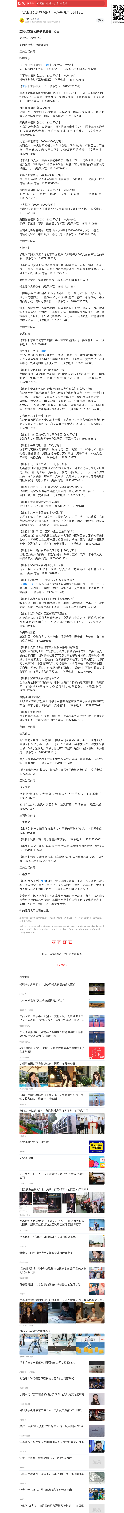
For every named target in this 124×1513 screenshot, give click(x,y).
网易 (21, 3)
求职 (24, 86)
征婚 (43, 881)
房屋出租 (27, 584)
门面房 (43, 351)
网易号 (30, 3)
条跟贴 (61, 965)
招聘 (46, 65)
